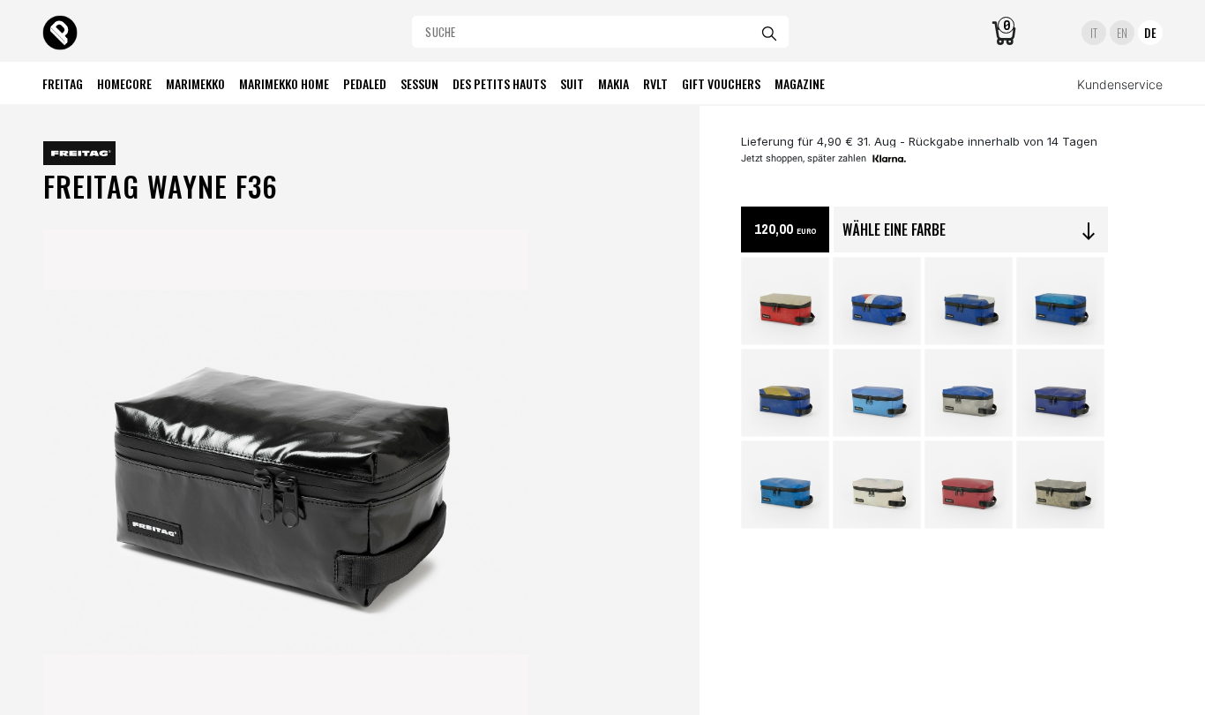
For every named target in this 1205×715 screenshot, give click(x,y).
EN (1122, 32)
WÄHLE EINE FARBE (970, 230)
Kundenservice (1120, 84)
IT (1094, 32)
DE (1150, 32)
